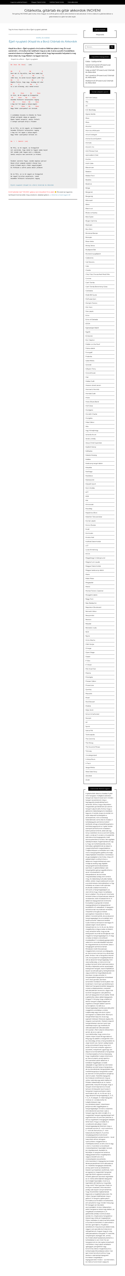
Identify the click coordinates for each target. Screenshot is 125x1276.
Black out (89, 208)
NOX (87, 632)
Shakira (88, 706)
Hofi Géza (89, 406)
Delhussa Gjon (91, 299)
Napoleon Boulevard (93, 607)
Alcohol (88, 126)
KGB (87, 496)
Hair (87, 377)
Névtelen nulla (91, 628)
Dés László (89, 311)
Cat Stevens (90, 262)
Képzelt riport (91, 484)
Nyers (88, 636)
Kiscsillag (89, 509)
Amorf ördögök (91, 135)
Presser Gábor (91, 681)
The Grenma (90, 739)
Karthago (89, 471)
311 (87, 106)
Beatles (88, 180)
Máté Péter (90, 578)
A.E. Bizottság (91, 110)
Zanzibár (89, 776)
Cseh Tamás (90, 282)
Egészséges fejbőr (92, 328)
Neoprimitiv (90, 615)
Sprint (88, 726)
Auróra (88, 159)
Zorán (88, 780)
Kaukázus (89, 476)
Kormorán (89, 533)
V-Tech (88, 763)
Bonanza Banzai (92, 233)
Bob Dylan (89, 217)
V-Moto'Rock (90, 759)
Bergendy (89, 196)
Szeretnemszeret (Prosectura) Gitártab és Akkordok (98, 66)
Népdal (88, 624)
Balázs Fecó (90, 176)
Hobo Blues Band (92, 402)
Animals (88, 143)
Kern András (90, 488)
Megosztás (100, 35)
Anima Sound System (93, 139)
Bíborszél (89, 200)
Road (87, 698)
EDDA (88, 324)
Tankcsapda (90, 735)
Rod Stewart (90, 702)
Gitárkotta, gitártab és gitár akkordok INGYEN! (62, 10)
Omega (88, 648)
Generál (88, 365)
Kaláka (88, 459)
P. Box (88, 661)
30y (87, 102)
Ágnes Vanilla (90, 114)
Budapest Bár (91, 250)
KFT (87, 492)
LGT (87, 546)
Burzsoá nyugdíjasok (93, 254)
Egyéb (88, 332)
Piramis (88, 673)
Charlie (88, 270)
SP (87, 722)
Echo (87, 315)
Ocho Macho (90, 640)
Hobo (88, 398)
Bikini (87, 204)
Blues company (91, 213)
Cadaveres (89, 258)
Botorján (89, 237)
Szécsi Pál (89, 730)
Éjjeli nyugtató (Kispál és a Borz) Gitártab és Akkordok (43, 41)
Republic (89, 693)
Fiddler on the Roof (93, 344)
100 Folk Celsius (91, 98)
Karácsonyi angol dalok (94, 463)
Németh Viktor (91, 611)
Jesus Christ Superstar (94, 443)
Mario (88, 574)
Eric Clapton (90, 340)
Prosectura (90, 685)
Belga (88, 188)
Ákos (87, 118)
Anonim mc (90, 147)
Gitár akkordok (73, 2)
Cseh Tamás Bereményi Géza (96, 287)
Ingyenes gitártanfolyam (18, 2)
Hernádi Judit (91, 393)
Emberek (89, 336)
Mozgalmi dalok (91, 595)
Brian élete (90, 241)
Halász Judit (90, 381)
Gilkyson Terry (91, 369)
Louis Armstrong (92, 550)
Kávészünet (90, 480)
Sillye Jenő (89, 710)
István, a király (91, 439)
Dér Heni (89, 307)
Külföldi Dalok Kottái (57, 2)
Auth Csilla (89, 163)
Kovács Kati (90, 537)
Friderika (89, 356)
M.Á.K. (88, 554)
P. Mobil (89, 665)
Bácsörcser (90, 167)
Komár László (91, 521)
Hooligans (89, 410)
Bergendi (89, 192)
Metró (88, 587)
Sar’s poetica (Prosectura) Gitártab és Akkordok (100, 76)
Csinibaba (89, 291)
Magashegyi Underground (95, 558)
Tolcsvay (89, 751)
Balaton (88, 171)
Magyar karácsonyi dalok (95, 570)
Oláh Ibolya (90, 644)
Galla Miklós (90, 361)
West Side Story (91, 772)
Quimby (89, 689)
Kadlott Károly (91, 447)
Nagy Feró (89, 599)
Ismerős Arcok (91, 435)
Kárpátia (89, 467)
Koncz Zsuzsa (91, 525)
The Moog (89, 743)
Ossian (88, 657)
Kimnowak (89, 504)
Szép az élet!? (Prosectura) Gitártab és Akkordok (100, 71)
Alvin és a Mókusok (93, 130)
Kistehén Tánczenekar (94, 517)
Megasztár (89, 582)
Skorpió (88, 718)
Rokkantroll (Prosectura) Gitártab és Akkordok (99, 82)
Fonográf (89, 352)
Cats (87, 266)
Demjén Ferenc (91, 303)
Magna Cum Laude (93, 562)
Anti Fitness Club (92, 151)
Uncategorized (91, 755)
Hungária (89, 418)
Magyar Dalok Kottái (38, 2)
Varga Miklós (90, 767)
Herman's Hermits (92, 389)
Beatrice (89, 184)
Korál (87, 529)
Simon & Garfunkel (92, 714)
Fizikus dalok (90, 348)
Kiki (87, 500)
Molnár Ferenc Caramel (94, 591)
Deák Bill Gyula (91, 295)
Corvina (88, 278)
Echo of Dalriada (92, 319)
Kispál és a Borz (43, 38)
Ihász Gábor (90, 422)
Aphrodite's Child (92, 155)
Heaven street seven (93, 385)
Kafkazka (89, 451)
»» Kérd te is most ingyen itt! (60, 195)
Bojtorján (89, 225)
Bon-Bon (89, 229)
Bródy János (90, 246)
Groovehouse (91, 373)
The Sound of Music (93, 747)
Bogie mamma (91, 221)
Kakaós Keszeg (91, 455)
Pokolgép (89, 677)
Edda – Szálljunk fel (93, 61)
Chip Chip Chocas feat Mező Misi (98, 274)
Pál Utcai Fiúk (91, 669)
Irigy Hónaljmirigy (92, 430)
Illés (87, 426)
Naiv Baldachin (91, 603)
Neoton (88, 619)
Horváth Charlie (91, 414)
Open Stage (90, 652)
